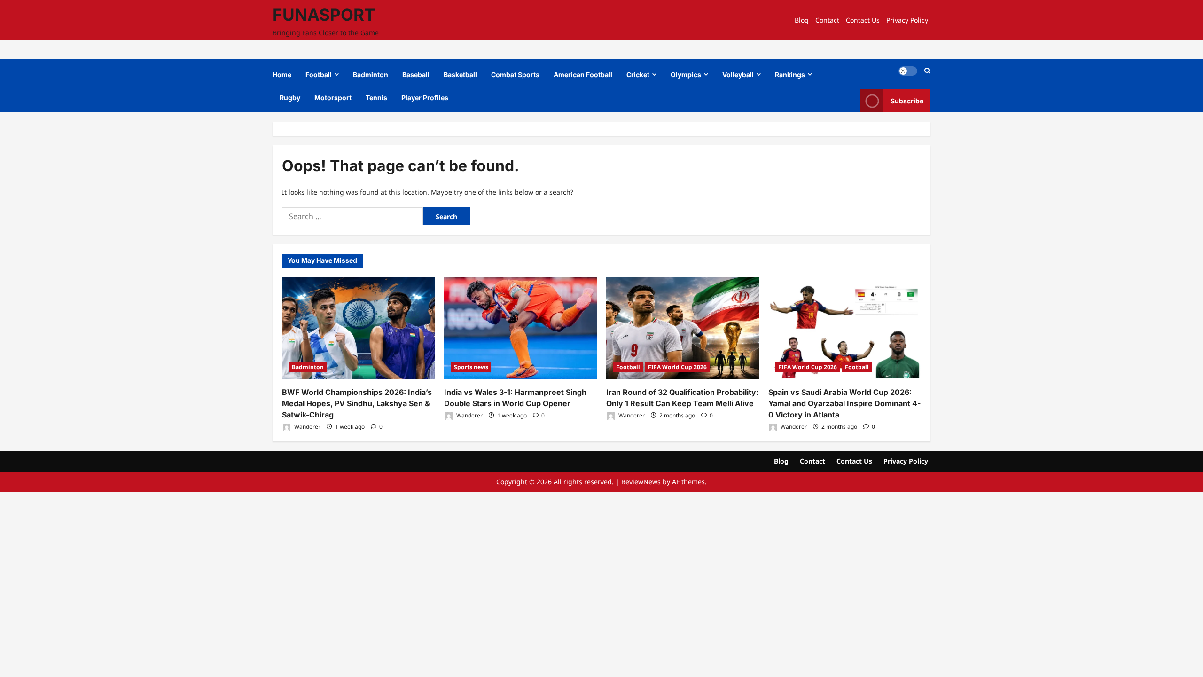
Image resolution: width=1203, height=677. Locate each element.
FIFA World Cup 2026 (677, 367)
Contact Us (863, 20)
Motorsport (333, 98)
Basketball (460, 75)
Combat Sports (515, 75)
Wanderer (306, 427)
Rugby (290, 98)
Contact (827, 20)
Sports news (471, 367)
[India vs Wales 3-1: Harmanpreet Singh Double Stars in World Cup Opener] (520, 328)
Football (318, 75)
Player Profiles (424, 98)
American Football (583, 75)
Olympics (686, 75)
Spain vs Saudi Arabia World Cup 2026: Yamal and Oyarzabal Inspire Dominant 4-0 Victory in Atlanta (844, 403)
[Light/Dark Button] (907, 71)
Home (282, 75)
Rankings (790, 75)
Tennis (376, 98)
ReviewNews (641, 481)
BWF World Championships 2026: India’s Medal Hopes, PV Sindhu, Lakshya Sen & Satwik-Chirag (357, 403)
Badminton (370, 75)
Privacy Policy (907, 20)
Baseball (416, 75)
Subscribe (907, 101)
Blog (802, 20)
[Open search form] (927, 70)
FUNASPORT (324, 14)
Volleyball (738, 75)
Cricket (637, 75)
